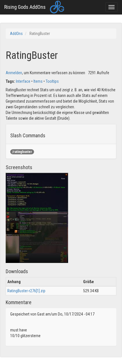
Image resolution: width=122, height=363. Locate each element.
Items (38, 81)
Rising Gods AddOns (25, 7)
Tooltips (52, 81)
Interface (23, 81)
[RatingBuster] (37, 192)
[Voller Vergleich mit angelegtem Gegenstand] (37, 237)
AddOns (16, 33)
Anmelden (14, 72)
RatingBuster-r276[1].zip (26, 291)
